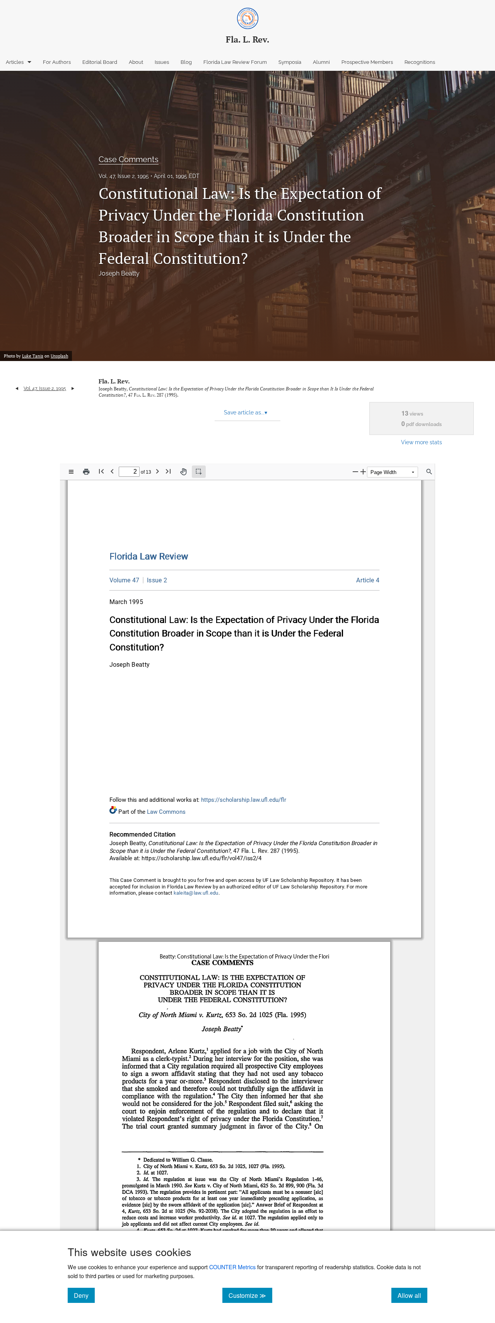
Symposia (289, 62)
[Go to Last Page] (168, 471)
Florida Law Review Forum (235, 62)
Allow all (412, 1295)
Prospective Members (367, 62)
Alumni (321, 62)
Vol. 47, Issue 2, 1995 (124, 176)
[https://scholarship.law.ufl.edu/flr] (148, 556)
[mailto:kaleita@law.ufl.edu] (196, 893)
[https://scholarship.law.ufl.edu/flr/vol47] (124, 580)
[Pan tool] (183, 472)
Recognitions (420, 62)
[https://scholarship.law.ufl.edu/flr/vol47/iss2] (155, 580)
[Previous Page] (112, 471)
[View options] (71, 472)
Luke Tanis (32, 356)
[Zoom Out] (355, 471)
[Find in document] (429, 472)
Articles (15, 62)
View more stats (421, 442)
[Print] (86, 472)
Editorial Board (99, 62)
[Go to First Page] (101, 471)
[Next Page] (157, 471)
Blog (186, 62)
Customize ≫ (250, 1295)
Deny (84, 1295)
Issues (162, 62)
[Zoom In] (363, 471)
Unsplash (59, 356)
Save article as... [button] (245, 412)
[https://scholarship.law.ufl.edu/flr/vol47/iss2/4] (368, 580)
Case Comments (129, 159)
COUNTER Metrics (232, 1267)
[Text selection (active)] (199, 472)
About (136, 62)
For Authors (57, 62)
